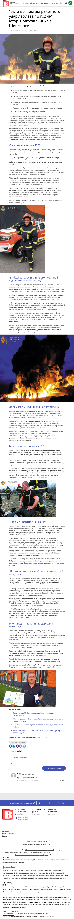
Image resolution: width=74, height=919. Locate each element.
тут (50, 852)
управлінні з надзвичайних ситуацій (41, 139)
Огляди (4, 836)
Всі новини (25, 3)
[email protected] (9, 915)
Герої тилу (22, 742)
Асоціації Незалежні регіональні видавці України (31, 855)
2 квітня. (45, 297)
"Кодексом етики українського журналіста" (39, 850)
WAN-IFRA (6, 857)
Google (44, 737)
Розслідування (44, 3)
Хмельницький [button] (15, 4)
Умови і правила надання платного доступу (37, 844)
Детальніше (19, 814)
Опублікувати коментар (54, 768)
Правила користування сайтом (37, 841)
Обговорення (34, 3)
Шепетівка (13, 742)
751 (36, 31)
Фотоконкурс (54, 3)
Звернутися (36, 814)
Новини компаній (8, 833)
